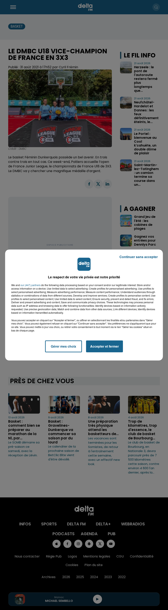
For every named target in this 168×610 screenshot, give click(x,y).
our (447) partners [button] (30, 285)
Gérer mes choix (63, 346)
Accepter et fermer (104, 346)
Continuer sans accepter (138, 256)
